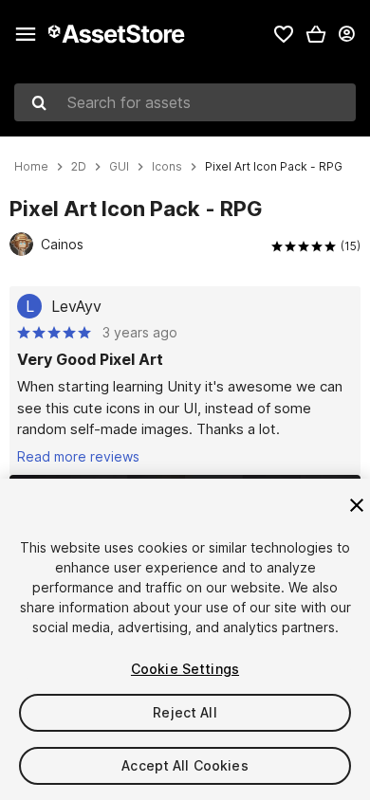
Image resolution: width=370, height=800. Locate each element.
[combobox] (185, 102)
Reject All (184, 712)
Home (31, 166)
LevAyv (76, 306)
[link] (283, 34)
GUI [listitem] (119, 166)
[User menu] (346, 34)
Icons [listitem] (167, 166)
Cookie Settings (185, 669)
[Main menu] (26, 34)
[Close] (356, 505)
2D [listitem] (78, 166)
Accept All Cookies (185, 765)
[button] (316, 34)
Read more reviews (78, 456)
